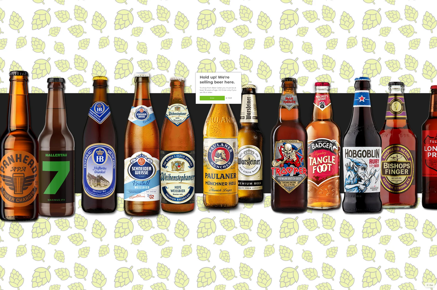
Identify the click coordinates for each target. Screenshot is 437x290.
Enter (212, 98)
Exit (230, 98)
